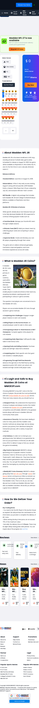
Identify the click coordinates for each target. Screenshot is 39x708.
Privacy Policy (31, 656)
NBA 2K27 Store (24, 12)
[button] (19, 699)
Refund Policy (17, 644)
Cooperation (4, 660)
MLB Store (34, 12)
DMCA (28, 660)
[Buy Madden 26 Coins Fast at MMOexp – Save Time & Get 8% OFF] (25, 577)
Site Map (3, 648)
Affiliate (2, 658)
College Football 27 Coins (7, 676)
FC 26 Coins (3, 667)
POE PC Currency (28, 674)
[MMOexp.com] (5, 629)
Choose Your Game (24, 5)
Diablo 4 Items (27, 667)
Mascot (2, 642)
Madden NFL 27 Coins (6, 674)
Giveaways (31, 640)
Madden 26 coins (17, 407)
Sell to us (3, 656)
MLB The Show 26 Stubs (7, 672)
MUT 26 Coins (18, 474)
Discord (5, 476)
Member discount (33, 642)
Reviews (2, 646)
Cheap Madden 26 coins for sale (19, 396)
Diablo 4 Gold (27, 669)
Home (6, 13)
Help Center (16, 640)
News (2, 644)
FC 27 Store (15, 12)
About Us (3, 640)
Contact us (16, 642)
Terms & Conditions (33, 658)
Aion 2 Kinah (26, 676)
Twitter (30, 474)
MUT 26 (6, 603)
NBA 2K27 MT (4, 678)
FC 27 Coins (3, 669)
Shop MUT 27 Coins (17, 49)
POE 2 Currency (27, 672)
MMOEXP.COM (14, 685)
